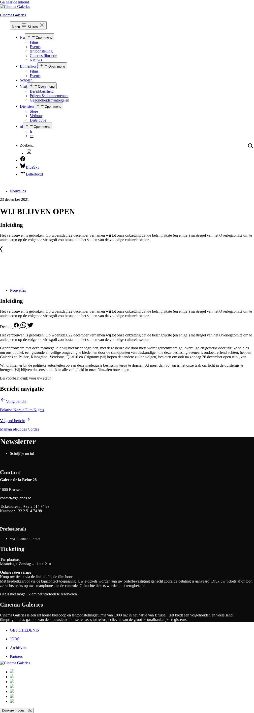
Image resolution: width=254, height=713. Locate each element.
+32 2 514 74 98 (36, 506)
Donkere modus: (14, 710)
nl (21, 126)
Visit (23, 86)
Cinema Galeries (13, 15)
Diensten (27, 106)
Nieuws (36, 60)
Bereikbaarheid (42, 91)
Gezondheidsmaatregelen (49, 100)
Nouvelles (18, 191)
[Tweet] (30, 327)
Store (34, 111)
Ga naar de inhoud (14, 2)
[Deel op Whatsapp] (23, 327)
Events (35, 47)
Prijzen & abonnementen (49, 96)
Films (34, 42)
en (31, 136)
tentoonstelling (41, 51)
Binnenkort (28, 66)
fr (31, 131)
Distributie (38, 120)
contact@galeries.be (16, 498)
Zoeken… (28, 145)
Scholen (26, 80)
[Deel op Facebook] (16, 327)
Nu (22, 37)
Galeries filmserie (43, 55)
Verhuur (36, 116)
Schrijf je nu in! (22, 453)
